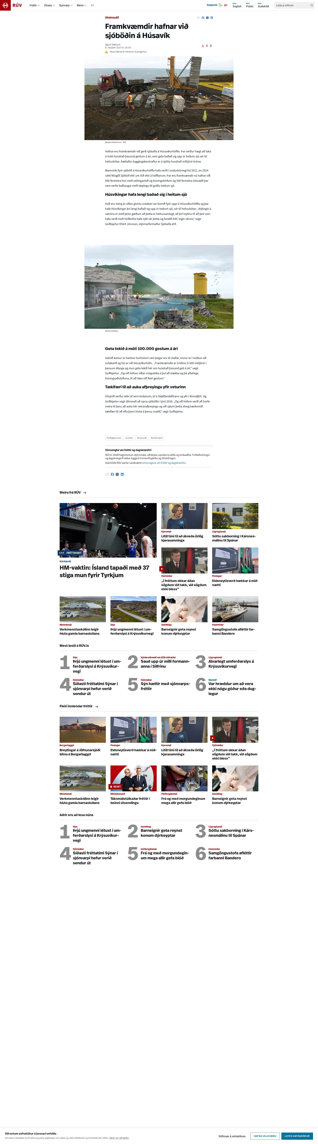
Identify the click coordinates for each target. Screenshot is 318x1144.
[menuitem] (38, 5)
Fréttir (33, 5)
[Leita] (311, 5)
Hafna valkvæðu (265, 1136)
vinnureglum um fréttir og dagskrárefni (164, 463)
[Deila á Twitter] (207, 18)
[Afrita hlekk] (198, 18)
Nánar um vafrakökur (119, 1138)
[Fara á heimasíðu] (14, 5)
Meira (80, 5)
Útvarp (48, 5)
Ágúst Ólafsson (112, 45)
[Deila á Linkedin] (212, 18)
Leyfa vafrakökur (297, 1136)
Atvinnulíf (112, 17)
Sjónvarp (64, 5)
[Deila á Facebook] (203, 18)
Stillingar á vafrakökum (232, 1136)
